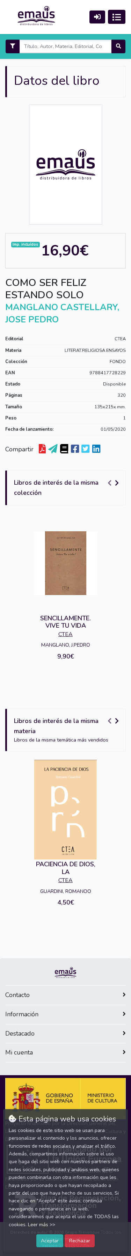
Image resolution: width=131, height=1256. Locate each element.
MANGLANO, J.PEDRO (65, 644)
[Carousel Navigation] (114, 483)
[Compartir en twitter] (85, 449)
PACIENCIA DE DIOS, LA (65, 868)
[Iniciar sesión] (97, 17)
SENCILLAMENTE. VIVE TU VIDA (65, 622)
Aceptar (50, 1240)
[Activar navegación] (116, 17)
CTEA (120, 339)
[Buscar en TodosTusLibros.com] (64, 449)
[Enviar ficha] (53, 449)
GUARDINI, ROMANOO (65, 891)
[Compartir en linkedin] (96, 449)
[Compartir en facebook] (75, 449)
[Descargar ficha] (42, 449)
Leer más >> (41, 1224)
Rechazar (79, 1240)
